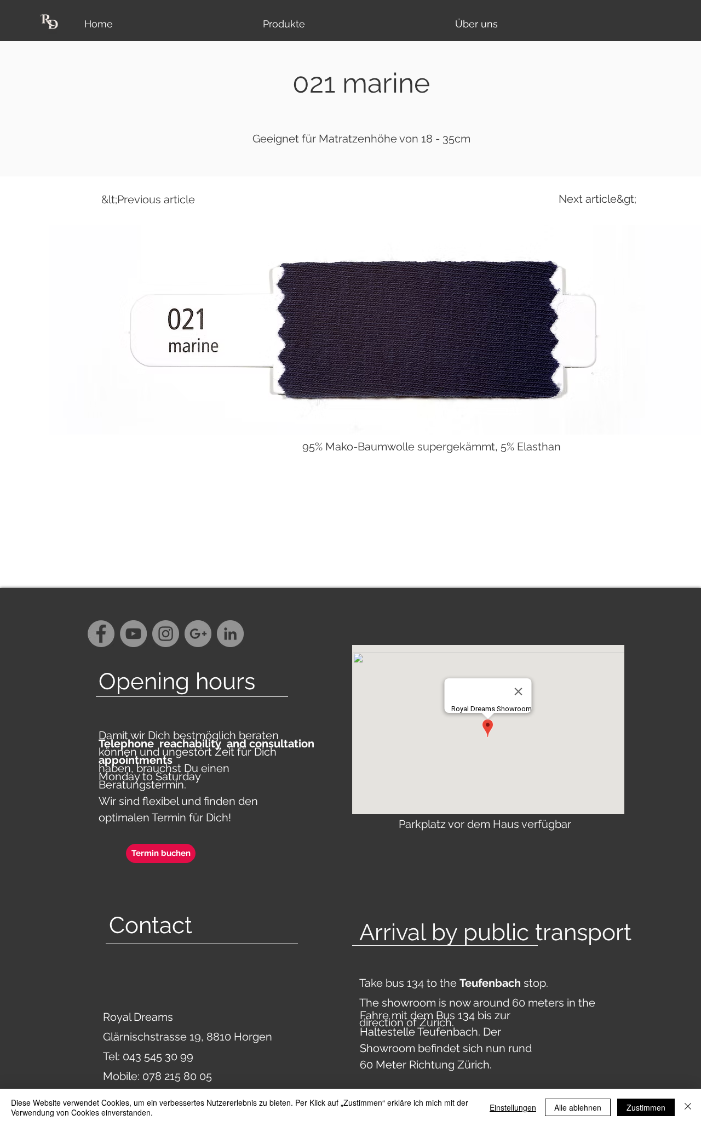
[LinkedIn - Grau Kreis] (230, 633)
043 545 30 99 (158, 1056)
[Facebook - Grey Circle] (101, 633)
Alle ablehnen (577, 1107)
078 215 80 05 (177, 1076)
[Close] (687, 1107)
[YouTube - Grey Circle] (133, 633)
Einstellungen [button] (513, 1107)
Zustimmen (646, 1107)
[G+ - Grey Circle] (198, 633)
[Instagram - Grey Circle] (165, 633)
